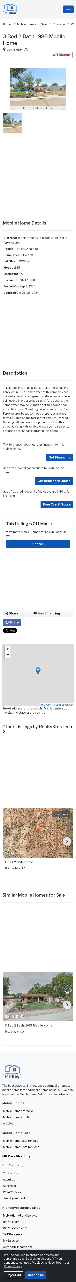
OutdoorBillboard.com (17, 1246)
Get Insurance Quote (54, 481)
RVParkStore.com (15, 1228)
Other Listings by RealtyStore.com (38, 726)
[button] (38, 89)
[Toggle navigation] (68, 9)
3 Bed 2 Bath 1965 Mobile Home (28, 1025)
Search (38, 544)
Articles (8, 1123)
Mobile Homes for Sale (18, 1111)
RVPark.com (11, 1221)
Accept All (35, 1275)
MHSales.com (12, 1240)
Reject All (13, 1275)
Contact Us (10, 1173)
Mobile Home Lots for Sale (20, 1140)
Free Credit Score (57, 504)
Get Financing (60, 457)
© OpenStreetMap (63, 704)
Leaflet (47, 704)
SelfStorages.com (15, 1234)
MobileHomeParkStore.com (38, 1094)
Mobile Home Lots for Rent (21, 1147)
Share (13, 613)
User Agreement (14, 1198)
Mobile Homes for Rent (18, 1117)
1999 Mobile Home (19, 862)
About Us (9, 1179)
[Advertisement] (38, 172)
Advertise (9, 1185)
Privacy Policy (12, 1192)
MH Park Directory (16, 1156)
